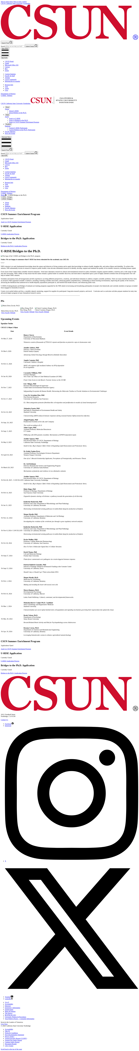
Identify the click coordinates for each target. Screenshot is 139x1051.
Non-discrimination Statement (14, 1035)
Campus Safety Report (12, 1042)
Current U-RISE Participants (18, 128)
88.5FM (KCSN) (10, 1015)
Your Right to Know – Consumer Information (19, 1019)
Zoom (7, 70)
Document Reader (11, 1044)
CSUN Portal (9, 61)
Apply (7, 88)
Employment (9, 1009)
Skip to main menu (7, 2)
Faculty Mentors (10, 132)
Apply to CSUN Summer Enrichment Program (24, 122)
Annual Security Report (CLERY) (16, 1038)
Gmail (7, 63)
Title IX (7, 1031)
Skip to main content (20, 2)
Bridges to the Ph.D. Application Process (14, 246)
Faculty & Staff (10, 76)
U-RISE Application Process (10, 234)
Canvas (7, 67)
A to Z (7, 1002)
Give (6, 90)
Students (8, 124)
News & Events (10, 133)
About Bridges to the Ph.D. (18, 113)
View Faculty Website (8, 313)
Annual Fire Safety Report (13, 1040)
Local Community (11, 79)
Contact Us (4, 720)
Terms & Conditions (11, 1033)
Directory (8, 1006)
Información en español (12, 81)
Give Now (4, 1024)
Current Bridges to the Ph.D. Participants (22, 130)
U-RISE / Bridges (6, 95)
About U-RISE (14, 111)
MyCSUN (4, 58)
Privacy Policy (9, 1036)
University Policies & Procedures (15, 1017)
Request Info (9, 85)
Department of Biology (8, 94)
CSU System (9, 1046)
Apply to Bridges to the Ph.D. (18, 120)
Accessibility (9, 1004)
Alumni (7, 78)
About (7, 107)
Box (6, 69)
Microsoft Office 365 (11, 65)
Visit (6, 86)
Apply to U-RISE (14, 118)
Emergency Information (12, 1008)
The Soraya (8, 1013)
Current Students (10, 74)
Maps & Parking (10, 1011)
